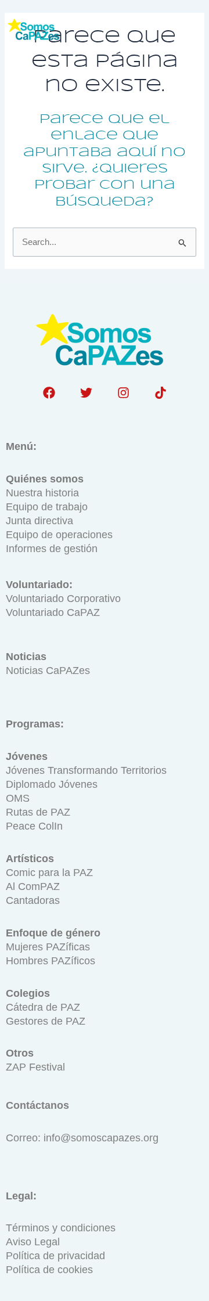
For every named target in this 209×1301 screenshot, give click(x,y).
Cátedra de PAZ (43, 1007)
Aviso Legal (33, 1242)
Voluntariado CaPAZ (53, 612)
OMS (18, 798)
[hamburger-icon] (188, 31)
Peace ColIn (34, 826)
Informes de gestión (52, 548)
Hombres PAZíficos (50, 961)
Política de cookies (49, 1269)
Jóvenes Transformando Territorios (86, 770)
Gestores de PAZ (45, 1021)
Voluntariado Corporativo (63, 598)
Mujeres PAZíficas (48, 947)
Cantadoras (33, 900)
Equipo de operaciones (59, 534)
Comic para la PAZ (49, 872)
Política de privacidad (55, 1256)
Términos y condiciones (61, 1228)
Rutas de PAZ (38, 812)
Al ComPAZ (33, 886)
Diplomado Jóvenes (52, 784)
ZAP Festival (35, 1067)
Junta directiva (39, 521)
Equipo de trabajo (47, 507)
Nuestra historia (42, 493)
